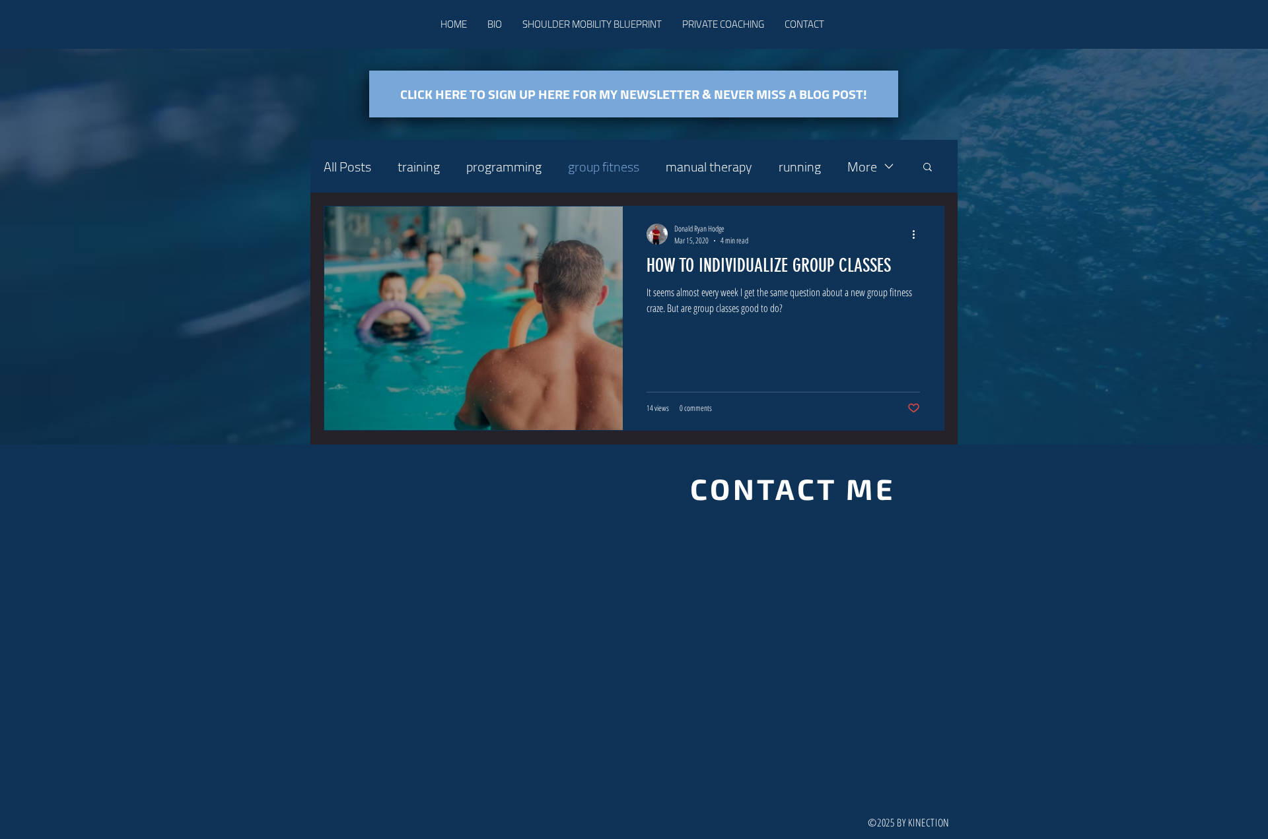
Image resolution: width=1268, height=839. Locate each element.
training (419, 166)
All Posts (347, 166)
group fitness (603, 166)
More (862, 166)
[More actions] (918, 234)
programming (504, 166)
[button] (927, 168)
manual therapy (709, 166)
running (800, 166)
